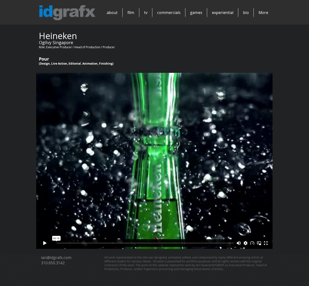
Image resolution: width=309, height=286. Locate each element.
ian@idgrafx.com (56, 257)
